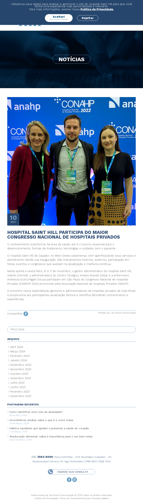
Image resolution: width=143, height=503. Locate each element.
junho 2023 (18, 387)
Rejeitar (88, 18)
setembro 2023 (20, 378)
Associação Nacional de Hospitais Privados (89, 283)
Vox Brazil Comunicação (123, 312)
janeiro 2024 (18, 360)
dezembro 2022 (20, 396)
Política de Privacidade (46, 498)
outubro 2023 (19, 373)
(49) (42, 457)
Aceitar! (58, 17)
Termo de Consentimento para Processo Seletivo (84, 498)
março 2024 (17, 351)
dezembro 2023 (20, 365)
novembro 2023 (20, 369)
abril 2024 (16, 347)
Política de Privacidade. (97, 9)
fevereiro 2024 (20, 356)
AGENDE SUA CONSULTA (76, 471)
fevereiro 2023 (20, 391)
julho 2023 (17, 382)
